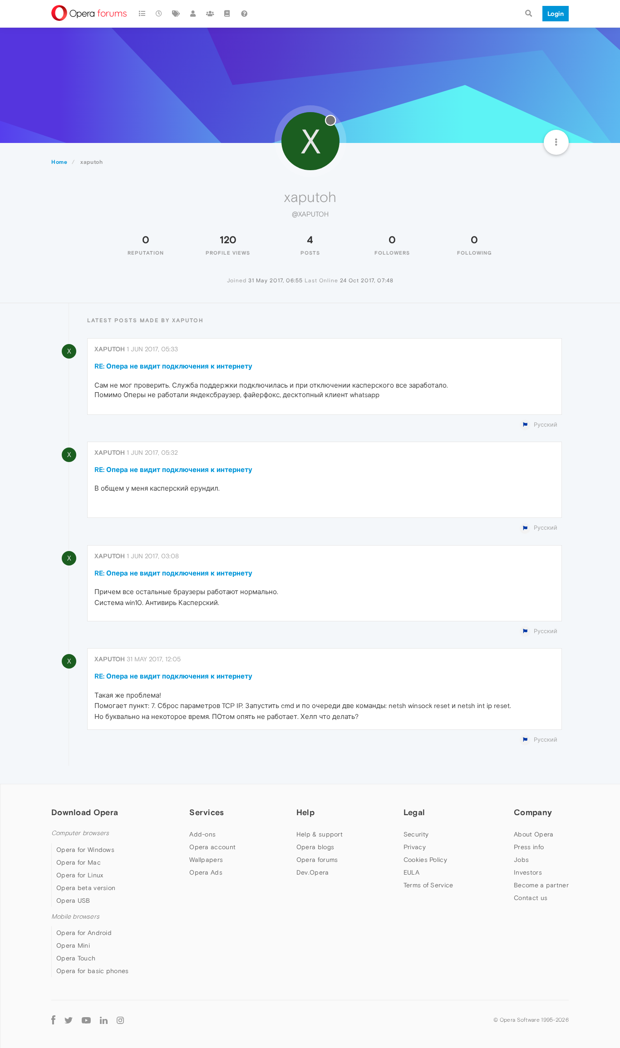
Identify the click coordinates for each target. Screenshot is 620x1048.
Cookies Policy (425, 859)
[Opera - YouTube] (86, 1019)
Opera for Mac (78, 862)
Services (206, 812)
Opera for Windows (85, 849)
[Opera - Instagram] (120, 1019)
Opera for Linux (79, 875)
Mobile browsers (75, 916)
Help (305, 812)
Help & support (319, 834)
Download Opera (84, 812)
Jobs (521, 859)
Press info (529, 847)
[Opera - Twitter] (68, 1019)
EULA (411, 872)
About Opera (533, 834)
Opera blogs (315, 847)
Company (533, 812)
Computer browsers (80, 833)
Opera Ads (205, 872)
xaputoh (109, 349)
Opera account (212, 847)
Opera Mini (73, 945)
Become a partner (541, 885)
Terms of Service (428, 885)
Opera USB (73, 900)
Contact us (530, 897)
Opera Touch (75, 958)
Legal (414, 812)
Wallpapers (206, 859)
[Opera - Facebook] (53, 1019)
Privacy (414, 847)
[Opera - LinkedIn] (103, 1019)
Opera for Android (84, 932)
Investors (528, 872)
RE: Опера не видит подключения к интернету (173, 366)
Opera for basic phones (92, 970)
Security (415, 834)
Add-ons (202, 834)
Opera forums (317, 859)
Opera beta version (85, 887)
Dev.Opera (312, 872)
